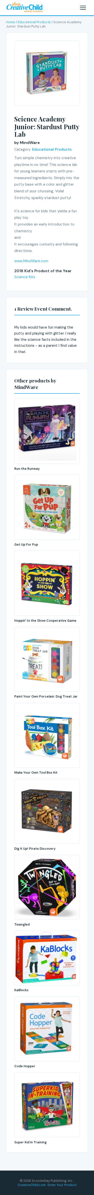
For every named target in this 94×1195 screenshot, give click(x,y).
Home (10, 22)
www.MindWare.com (31, 261)
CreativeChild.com (32, 1185)
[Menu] (83, 8)
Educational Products (34, 22)
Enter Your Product (62, 1185)
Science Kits (24, 277)
